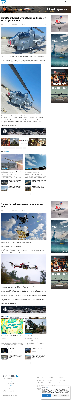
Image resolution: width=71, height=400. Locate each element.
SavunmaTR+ (57, 1)
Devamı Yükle (23, 374)
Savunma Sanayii (11, 1)
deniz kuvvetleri (19, 147)
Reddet (55, 395)
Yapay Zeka (51, 1)
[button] (68, 387)
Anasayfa (2, 15)
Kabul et (46, 395)
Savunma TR (7, 24)
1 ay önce (11, 351)
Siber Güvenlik (39, 1)
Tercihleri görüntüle (65, 395)
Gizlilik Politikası (55, 397)
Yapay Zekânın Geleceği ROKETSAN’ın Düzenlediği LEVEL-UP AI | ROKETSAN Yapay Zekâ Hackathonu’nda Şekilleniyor (12, 349)
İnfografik (32, 1)
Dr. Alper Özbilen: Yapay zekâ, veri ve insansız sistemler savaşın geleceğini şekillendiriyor (15, 361)
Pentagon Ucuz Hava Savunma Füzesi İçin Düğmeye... (11, 171)
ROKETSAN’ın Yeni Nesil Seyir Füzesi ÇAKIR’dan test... (35, 171)
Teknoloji (46, 1)
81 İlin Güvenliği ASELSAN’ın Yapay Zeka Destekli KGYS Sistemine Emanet (15, 368)
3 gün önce (11, 172)
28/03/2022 (14, 24)
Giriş (69, 1)
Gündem (27, 1)
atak (14, 147)
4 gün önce (11, 189)
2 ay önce (10, 364)
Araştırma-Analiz (20, 1)
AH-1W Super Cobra (8, 147)
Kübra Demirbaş (5, 172)
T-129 (24, 147)
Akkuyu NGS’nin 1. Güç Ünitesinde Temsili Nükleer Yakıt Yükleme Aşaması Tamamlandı (38, 368)
